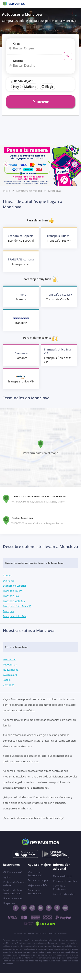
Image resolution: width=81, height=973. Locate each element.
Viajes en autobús (37, 885)
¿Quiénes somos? (12, 872)
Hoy (16, 87)
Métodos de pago (62, 876)
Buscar (43, 101)
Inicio (6, 191)
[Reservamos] (14, 4)
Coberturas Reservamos (34, 891)
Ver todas (8, 685)
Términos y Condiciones (59, 887)
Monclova (54, 191)
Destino (18, 61)
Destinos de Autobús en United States (14, 891)
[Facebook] (16, 908)
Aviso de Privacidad (63, 894)
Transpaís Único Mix (14, 616)
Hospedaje (9, 903)
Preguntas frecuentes (65, 881)
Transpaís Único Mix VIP (17, 606)
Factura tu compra (38, 880)
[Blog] (65, 908)
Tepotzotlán (10, 664)
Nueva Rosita (10, 669)
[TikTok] (57, 908)
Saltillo (7, 680)
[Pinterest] (49, 908)
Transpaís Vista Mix (14, 601)
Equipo (6, 877)
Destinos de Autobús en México (14, 883)
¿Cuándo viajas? (21, 81)
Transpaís (8, 611)
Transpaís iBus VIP (13, 591)
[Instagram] (32, 908)
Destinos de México (29, 191)
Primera (7, 575)
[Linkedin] (40, 908)
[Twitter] (24, 908)
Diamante (8, 580)
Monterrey (9, 659)
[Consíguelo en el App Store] (25, 854)
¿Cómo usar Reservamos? (35, 873)
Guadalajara (10, 674)
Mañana (30, 87)
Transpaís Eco (11, 596)
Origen (17, 43)
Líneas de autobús (13, 898)
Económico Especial (14, 585)
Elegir (49, 87)
